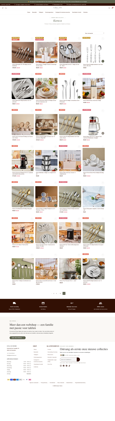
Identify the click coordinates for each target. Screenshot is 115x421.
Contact (49, 349)
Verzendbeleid (52, 382)
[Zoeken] (6, 8)
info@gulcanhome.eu (11, 355)
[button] (22, 242)
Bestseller (34, 12)
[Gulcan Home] (57, 8)
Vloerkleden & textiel (76, 12)
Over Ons (50, 364)
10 (60, 293)
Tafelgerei (41, 12)
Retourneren (50, 354)
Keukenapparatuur (49, 12)
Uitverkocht (55, 61)
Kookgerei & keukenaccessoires (63, 12)
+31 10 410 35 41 (11, 353)
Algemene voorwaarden (34, 382)
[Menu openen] (3, 8)
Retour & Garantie (60, 382)
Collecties (85, 12)
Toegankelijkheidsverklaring (80, 382)
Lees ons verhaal (17, 337)
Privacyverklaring (44, 382)
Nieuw (28, 12)
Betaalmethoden (69, 382)
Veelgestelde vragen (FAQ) (52, 360)
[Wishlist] (109, 8)
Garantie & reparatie (52, 357)
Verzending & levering (52, 352)
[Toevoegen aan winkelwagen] (32, 61)
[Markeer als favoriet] (32, 38)
